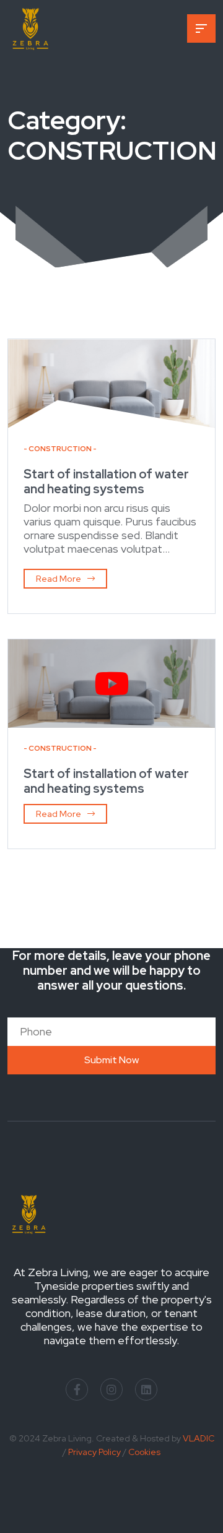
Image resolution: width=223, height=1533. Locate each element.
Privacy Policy (94, 1451)
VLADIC (198, 1438)
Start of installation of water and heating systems (106, 481)
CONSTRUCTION (60, 449)
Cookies (144, 1451)
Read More (58, 578)
